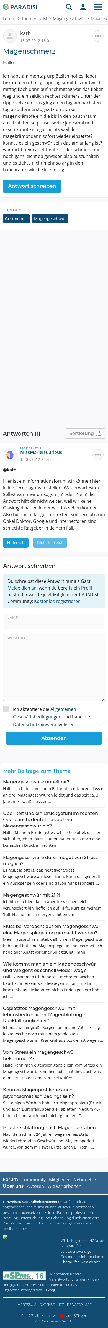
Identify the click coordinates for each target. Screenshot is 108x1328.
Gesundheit (16, 218)
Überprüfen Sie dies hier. (81, 1261)
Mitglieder (59, 1180)
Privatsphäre (79, 1304)
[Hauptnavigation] (98, 7)
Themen (29, 19)
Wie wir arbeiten (64, 1186)
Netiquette (84, 1180)
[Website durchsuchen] (69, 7)
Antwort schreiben (32, 186)
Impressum (26, 1304)
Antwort (16, 637)
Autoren (35, 1186)
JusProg (49, 1290)
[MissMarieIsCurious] (11, 454)
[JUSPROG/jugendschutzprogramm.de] (24, 1275)
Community (33, 1180)
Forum (9, 19)
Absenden (54, 738)
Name (12, 617)
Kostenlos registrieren (57, 601)
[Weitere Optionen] (98, 36)
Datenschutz (52, 1304)
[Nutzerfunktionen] (83, 7)
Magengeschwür (69, 19)
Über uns (13, 1186)
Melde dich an (22, 588)
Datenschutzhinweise (35, 724)
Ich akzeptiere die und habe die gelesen (51, 716)
